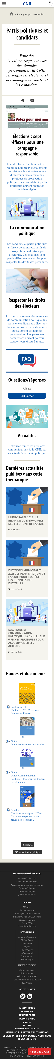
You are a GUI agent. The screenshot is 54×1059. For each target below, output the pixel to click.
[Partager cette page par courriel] (32, 101)
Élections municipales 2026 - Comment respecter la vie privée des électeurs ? (26, 816)
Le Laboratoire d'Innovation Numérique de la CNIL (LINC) (27, 1037)
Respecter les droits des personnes (27, 884)
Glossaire (27, 1011)
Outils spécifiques (27, 887)
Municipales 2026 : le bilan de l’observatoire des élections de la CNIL (26, 521)
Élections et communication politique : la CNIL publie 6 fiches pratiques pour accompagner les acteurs (26, 638)
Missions (27, 906)
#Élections (28, 844)
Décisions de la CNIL (27, 976)
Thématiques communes (27, 942)
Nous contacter (35, 1055)
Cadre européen (27, 969)
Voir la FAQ (27, 395)
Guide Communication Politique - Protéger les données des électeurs (28, 779)
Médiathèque (27, 959)
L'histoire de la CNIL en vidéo (27, 916)
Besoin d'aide (41, 1051)
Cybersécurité (27, 952)
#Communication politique (27, 852)
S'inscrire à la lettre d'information (27, 1032)
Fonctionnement (27, 910)
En (29, 1025)
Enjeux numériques (27, 948)
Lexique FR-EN (27, 1014)
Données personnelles (37, 1047)
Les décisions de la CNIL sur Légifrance (27, 981)
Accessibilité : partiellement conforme (26, 1050)
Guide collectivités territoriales (27, 744)
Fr (24, 1025)
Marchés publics (27, 919)
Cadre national (27, 973)
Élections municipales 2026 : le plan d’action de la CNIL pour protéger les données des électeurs (26, 576)
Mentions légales (13, 1047)
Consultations (27, 956)
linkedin (29, 996)
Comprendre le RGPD (27, 878)
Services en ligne (27, 891)
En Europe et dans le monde (27, 913)
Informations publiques (18, 1053)
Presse (27, 1022)
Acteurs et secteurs (27, 936)
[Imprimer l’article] (23, 101)
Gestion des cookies (27, 1028)
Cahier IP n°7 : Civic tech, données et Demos (25, 711)
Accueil (12, 13)
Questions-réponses (27, 894)
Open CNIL (27, 923)
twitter (23, 996)
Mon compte (16, 1055)
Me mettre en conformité (27, 881)
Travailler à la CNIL (27, 926)
